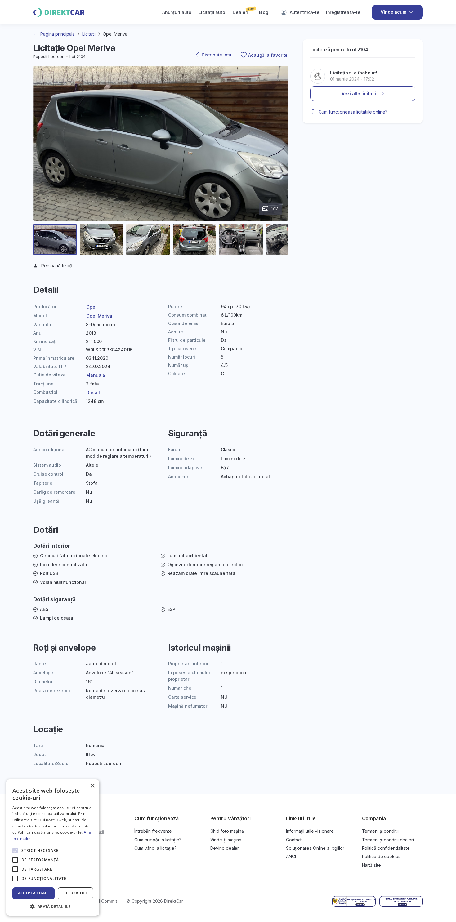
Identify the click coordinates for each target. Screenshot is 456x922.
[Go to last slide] (45, 158)
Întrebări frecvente (153, 831)
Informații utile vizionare (309, 831)
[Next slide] (276, 158)
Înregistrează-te (343, 12)
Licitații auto (212, 12)
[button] (55, 239)
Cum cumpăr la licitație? (157, 839)
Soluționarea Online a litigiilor (315, 848)
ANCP (292, 856)
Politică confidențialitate (386, 848)
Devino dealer (224, 848)
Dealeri (243, 11)
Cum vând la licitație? (155, 848)
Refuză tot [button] (75, 893)
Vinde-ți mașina (226, 839)
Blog (264, 12)
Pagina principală (57, 34)
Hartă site (371, 865)
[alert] (52, 847)
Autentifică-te (305, 12)
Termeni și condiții (380, 831)
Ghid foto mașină (227, 831)
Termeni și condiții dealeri (388, 839)
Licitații (89, 34)
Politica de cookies (381, 856)
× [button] (92, 786)
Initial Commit (102, 901)
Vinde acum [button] (393, 12)
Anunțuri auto (176, 12)
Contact (294, 839)
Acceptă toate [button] (33, 893)
